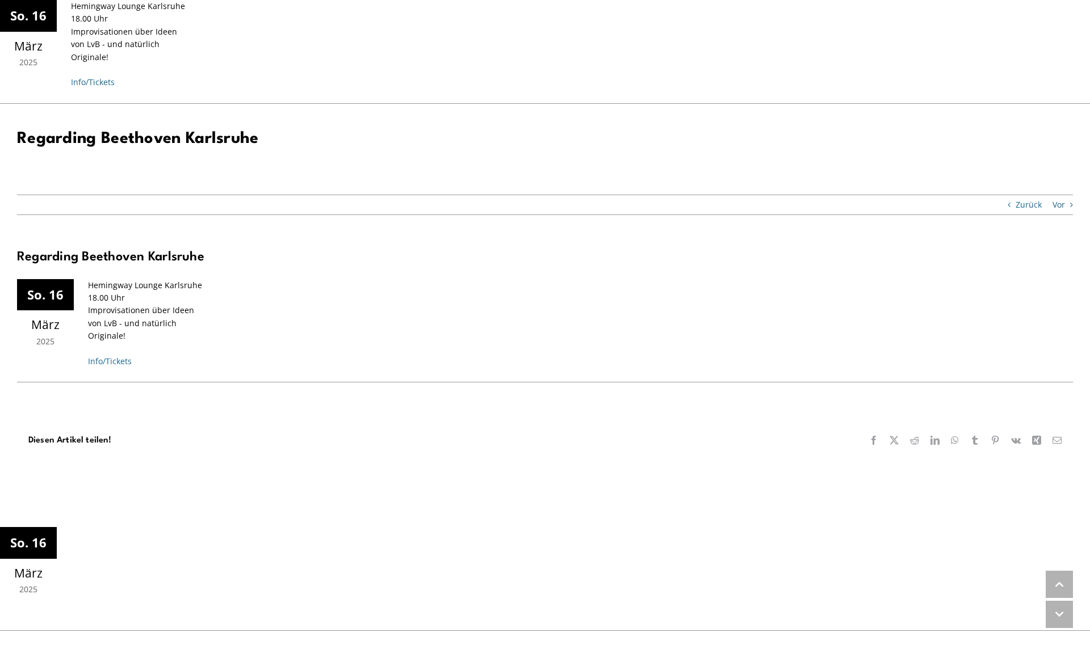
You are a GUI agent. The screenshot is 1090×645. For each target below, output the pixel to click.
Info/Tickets (93, 82)
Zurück (1029, 204)
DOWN (1059, 614)
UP (1059, 584)
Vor (1059, 204)
